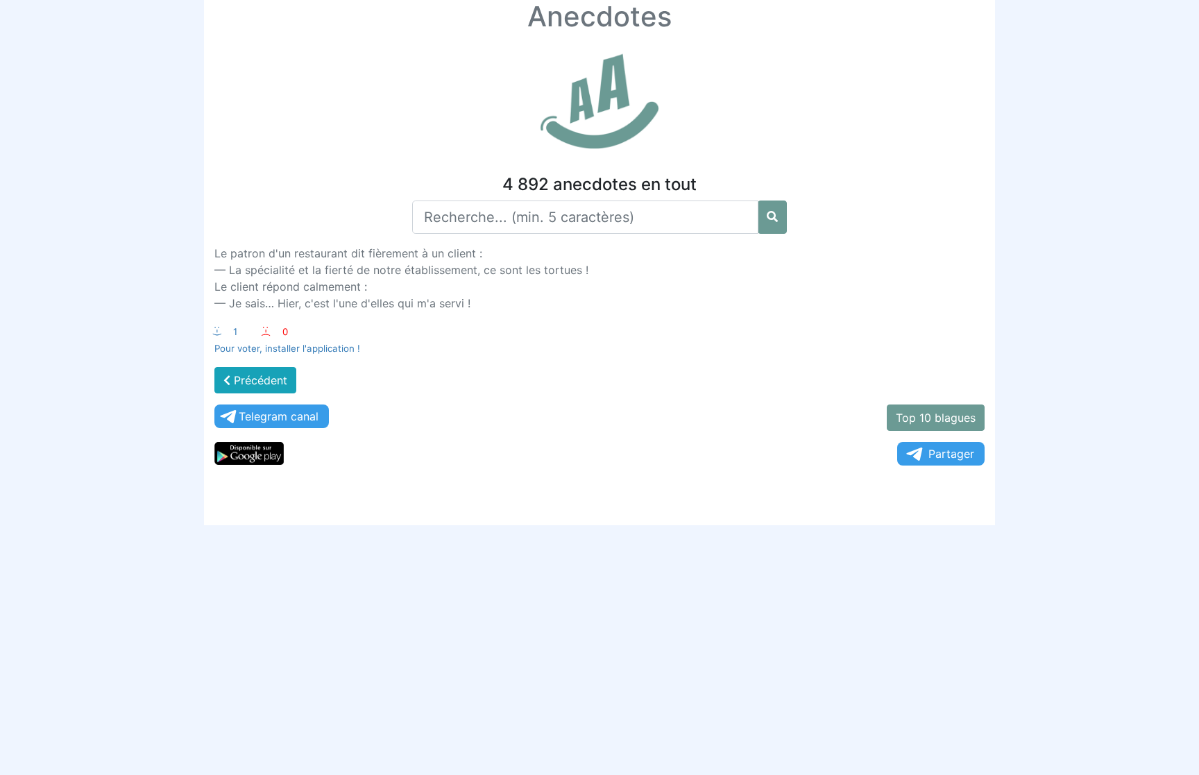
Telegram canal (278, 416)
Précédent (258, 380)
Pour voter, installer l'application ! (287, 348)
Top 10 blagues (936, 418)
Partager (951, 454)
